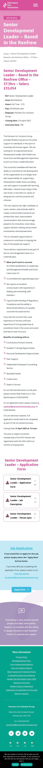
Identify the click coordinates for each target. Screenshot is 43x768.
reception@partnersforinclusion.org (21, 577)
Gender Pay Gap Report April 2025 (21, 679)
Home (6, 53)
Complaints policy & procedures (21, 675)
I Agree (15, 764)
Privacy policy (26, 764)
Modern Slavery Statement (21, 686)
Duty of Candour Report (21, 668)
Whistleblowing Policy (21, 661)
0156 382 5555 (20, 574)
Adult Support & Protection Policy (21, 672)
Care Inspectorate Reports (21, 664)
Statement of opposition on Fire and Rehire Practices (21, 692)
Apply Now (20, 589)
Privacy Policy (21, 657)
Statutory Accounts (21, 682)
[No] (40, 760)
